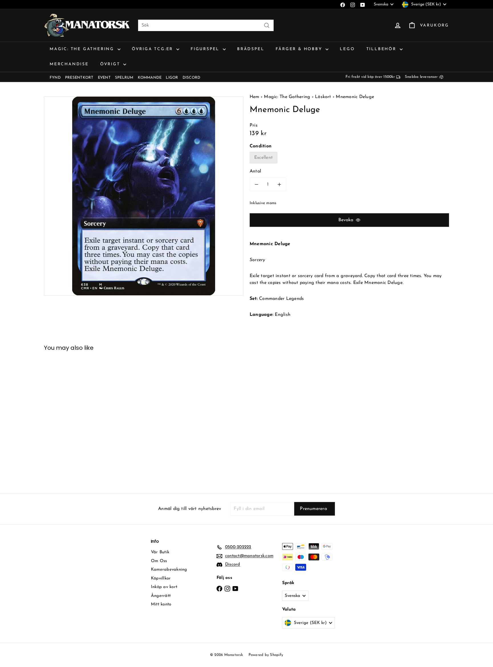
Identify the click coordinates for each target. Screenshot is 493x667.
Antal (255, 171)
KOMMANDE (150, 78)
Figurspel (206, 49)
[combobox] (206, 25)
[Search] (267, 25)
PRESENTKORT (79, 78)
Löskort (323, 97)
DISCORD (192, 78)
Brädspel (250, 49)
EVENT (104, 78)
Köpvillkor (161, 578)
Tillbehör (382, 49)
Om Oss (159, 561)
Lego (347, 49)
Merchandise (69, 64)
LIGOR (172, 78)
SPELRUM (124, 78)
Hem (255, 97)
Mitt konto (161, 604)
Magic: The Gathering (83, 49)
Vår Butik (160, 552)
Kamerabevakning (169, 570)
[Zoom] (143, 196)
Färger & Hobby (300, 49)
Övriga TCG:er (153, 49)
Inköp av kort (164, 587)
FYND (55, 78)
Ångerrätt (161, 596)
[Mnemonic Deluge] (75, 418)
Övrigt (111, 64)
